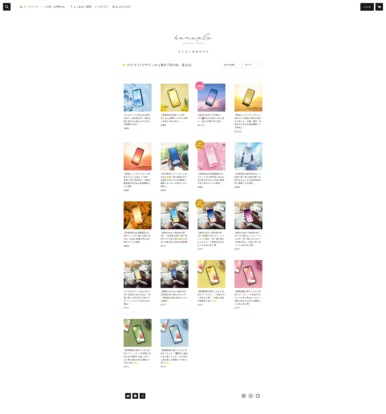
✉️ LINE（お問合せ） (54, 6)
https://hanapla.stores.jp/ (258, 396)
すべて (248, 64)
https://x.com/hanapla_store (243, 396)
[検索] (7, 7)
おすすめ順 (229, 64)
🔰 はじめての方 (121, 6)
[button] (367, 7)
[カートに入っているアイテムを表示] (379, 7)
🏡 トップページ (29, 6)
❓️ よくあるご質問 (81, 6)
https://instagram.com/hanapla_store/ (250, 396)
